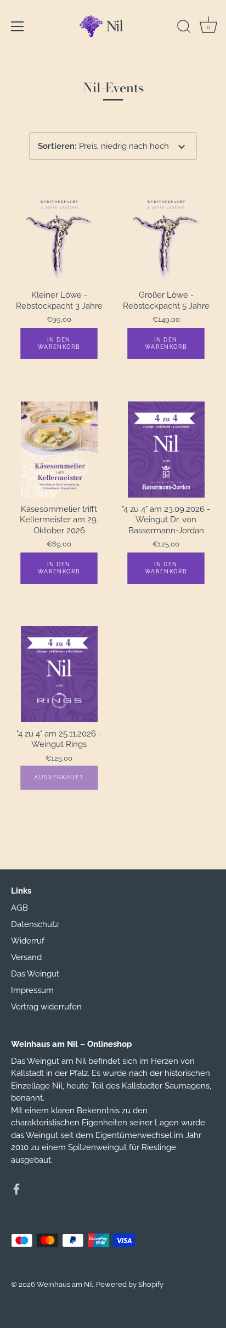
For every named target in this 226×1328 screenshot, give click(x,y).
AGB (19, 908)
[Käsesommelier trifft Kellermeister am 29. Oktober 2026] (59, 449)
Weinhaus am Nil (65, 1284)
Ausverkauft (59, 777)
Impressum (32, 990)
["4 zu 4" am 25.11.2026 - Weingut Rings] (59, 674)
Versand (26, 957)
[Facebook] (16, 1188)
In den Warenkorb (59, 343)
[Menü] (17, 26)
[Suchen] (184, 28)
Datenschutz (35, 924)
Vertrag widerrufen (46, 1007)
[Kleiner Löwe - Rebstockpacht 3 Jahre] (59, 235)
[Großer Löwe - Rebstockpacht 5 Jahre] (166, 235)
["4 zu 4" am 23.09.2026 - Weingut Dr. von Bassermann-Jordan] (166, 449)
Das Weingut (35, 974)
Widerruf (27, 941)
